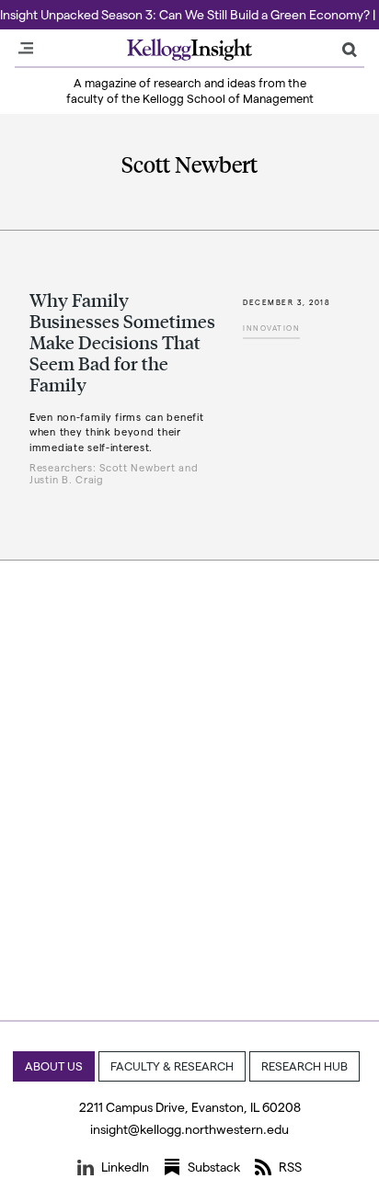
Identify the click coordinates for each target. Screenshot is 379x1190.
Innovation (271, 328)
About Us (54, 1065)
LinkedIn (125, 1166)
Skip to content (48, 8)
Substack (214, 1166)
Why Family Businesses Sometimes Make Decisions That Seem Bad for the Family (122, 342)
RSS (290, 1166)
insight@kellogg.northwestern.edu (189, 1129)
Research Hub (304, 1065)
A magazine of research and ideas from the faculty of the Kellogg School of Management (190, 90)
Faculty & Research (172, 1065)
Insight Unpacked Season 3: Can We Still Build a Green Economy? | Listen (189, 14)
